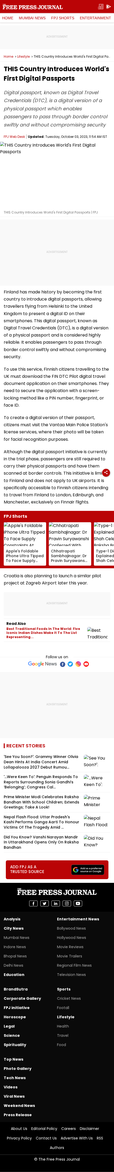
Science (12, 1035)
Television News (71, 974)
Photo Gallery (18, 1068)
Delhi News (13, 965)
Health (63, 1026)
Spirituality (15, 1044)
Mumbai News (32, 18)
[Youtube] (86, 664)
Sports (64, 989)
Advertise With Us (77, 1138)
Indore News (15, 947)
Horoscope (15, 1017)
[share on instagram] (67, 903)
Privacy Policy (19, 1138)
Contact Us (46, 1138)
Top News (13, 1059)
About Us (19, 1128)
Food (61, 1044)
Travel (62, 1035)
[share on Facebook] (33, 903)
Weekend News (19, 1105)
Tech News (15, 1077)
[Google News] (42, 664)
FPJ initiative (17, 1007)
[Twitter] (70, 664)
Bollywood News (71, 928)
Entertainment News (78, 919)
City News (14, 928)
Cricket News (69, 998)
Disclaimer (89, 1128)
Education (14, 974)
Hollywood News (71, 937)
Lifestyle (23, 56)
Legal (9, 1026)
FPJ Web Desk (14, 136)
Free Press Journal (33, 6)
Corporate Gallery (22, 998)
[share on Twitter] (44, 903)
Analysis (12, 919)
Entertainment (95, 18)
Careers (68, 1128)
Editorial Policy (44, 1128)
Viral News (14, 1096)
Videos (10, 1087)
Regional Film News (74, 965)
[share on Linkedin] (55, 903)
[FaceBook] (62, 664)
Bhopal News (15, 956)
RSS (100, 1138)
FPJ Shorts (62, 18)
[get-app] (108, 6)
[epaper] (100, 6)
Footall (63, 1007)
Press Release (18, 1115)
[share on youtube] (78, 903)
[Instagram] (78, 664)
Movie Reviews (70, 947)
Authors (57, 1147)
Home (7, 18)
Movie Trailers (69, 956)
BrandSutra (16, 989)
